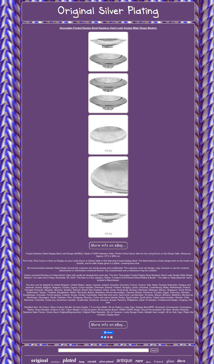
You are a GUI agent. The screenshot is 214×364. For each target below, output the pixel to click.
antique (124, 360)
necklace (55, 362)
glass (170, 361)
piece (148, 362)
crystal (92, 361)
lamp (81, 361)
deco (181, 361)
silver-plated (106, 361)
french (158, 361)
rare (139, 360)
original (39, 360)
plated (69, 360)
